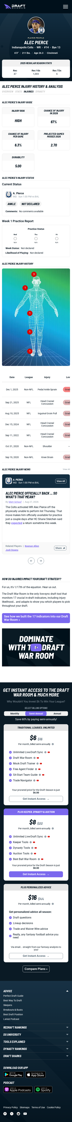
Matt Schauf (15, 502)
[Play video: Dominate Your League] (36, 647)
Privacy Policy (10, 1107)
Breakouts (8, 1009)
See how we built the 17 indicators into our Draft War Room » (36, 618)
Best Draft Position (13, 1014)
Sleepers (7, 1005)
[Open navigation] (65, 6)
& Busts (19, 1009)
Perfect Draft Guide (13, 995)
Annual (57, 713)
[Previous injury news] (31, 561)
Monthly (14, 713)
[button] (49, 752)
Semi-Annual (36, 713)
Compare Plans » (36, 969)
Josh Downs (12, 550)
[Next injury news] (40, 561)
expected (16, 523)
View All (66, 469)
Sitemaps (24, 1107)
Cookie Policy (54, 1107)
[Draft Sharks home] (14, 6)
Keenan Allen (32, 546)
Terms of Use (38, 1107)
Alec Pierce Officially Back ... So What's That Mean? (31, 495)
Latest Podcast (11, 1019)
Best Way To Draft (12, 1000)
